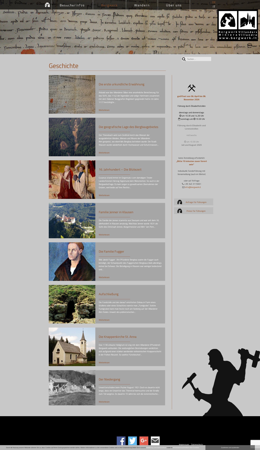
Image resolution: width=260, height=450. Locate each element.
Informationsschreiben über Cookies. (186, 447)
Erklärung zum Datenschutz (156, 447)
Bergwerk (109, 5)
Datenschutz (197, 444)
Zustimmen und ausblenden (230, 447)
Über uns (174, 5)
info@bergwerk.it (193, 187)
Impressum (184, 444)
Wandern (142, 5)
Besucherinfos (72, 5)
